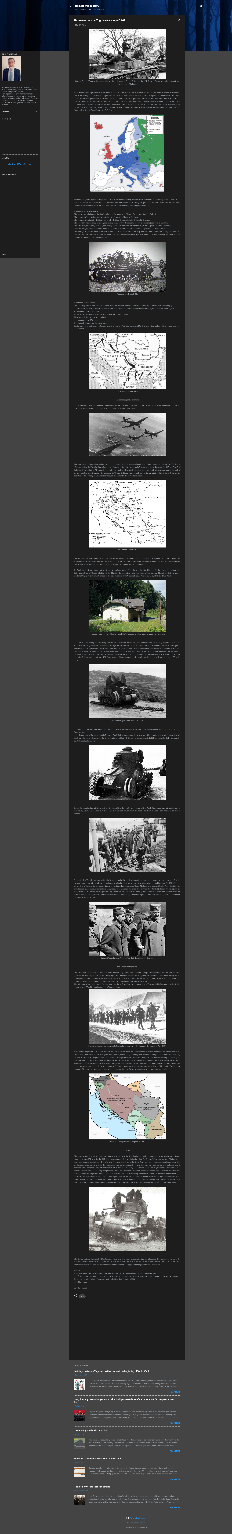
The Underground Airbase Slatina (90, 1430)
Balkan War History (20, 164)
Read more (175, 1392)
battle (82, 1296)
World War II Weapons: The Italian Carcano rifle (97, 1458)
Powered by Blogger (137, 1518)
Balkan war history (87, 5)
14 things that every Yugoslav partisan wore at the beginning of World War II (111, 1371)
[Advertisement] (195, 51)
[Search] (201, 6)
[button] (179, 20)
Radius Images (141, 1523)
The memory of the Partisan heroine (92, 1486)
